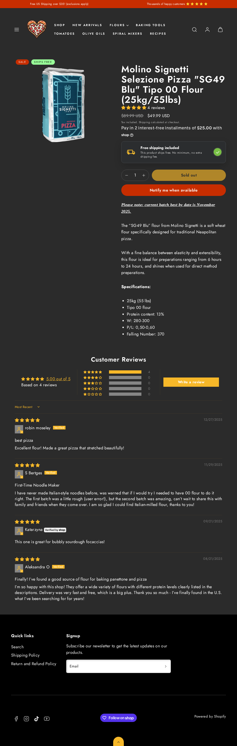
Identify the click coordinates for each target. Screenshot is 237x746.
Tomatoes (64, 33)
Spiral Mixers (128, 33)
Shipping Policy (25, 655)
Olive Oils (93, 33)
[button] (16, 29)
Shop (59, 25)
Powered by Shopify (210, 716)
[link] (207, 29)
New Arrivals (87, 25)
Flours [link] (117, 25)
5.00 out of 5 (58, 379)
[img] (27, 420)
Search (17, 647)
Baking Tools (150, 25)
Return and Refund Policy (33, 664)
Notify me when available (173, 190)
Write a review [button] (191, 382)
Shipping (144, 122)
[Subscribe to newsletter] (166, 666)
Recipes (158, 33)
